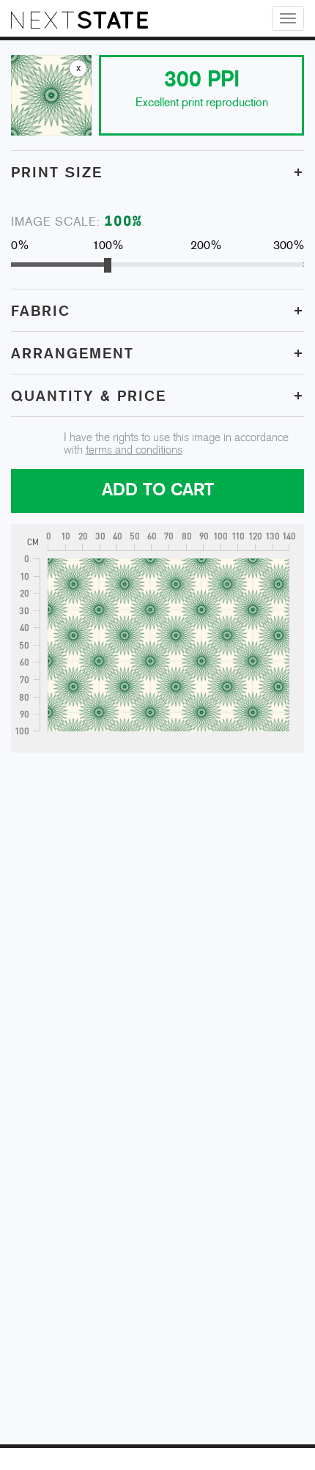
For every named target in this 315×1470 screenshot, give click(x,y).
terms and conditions (134, 450)
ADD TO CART (158, 490)
